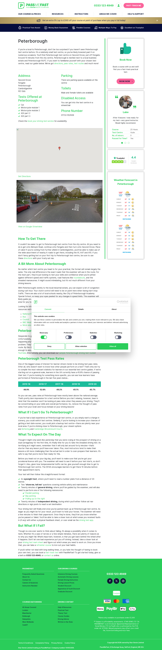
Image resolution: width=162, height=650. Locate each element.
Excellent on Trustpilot (134, 28)
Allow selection (81, 346)
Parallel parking (32, 493)
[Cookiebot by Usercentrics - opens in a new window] (118, 302)
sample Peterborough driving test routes (77, 353)
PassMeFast (28, 569)
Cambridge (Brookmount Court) (48, 429)
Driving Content (66, 602)
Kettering (26, 429)
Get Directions (24, 176)
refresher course (43, 545)
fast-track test (52, 552)
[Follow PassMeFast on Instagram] (123, 581)
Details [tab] (81, 309)
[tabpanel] (125, 117)
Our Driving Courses (67, 569)
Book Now (124, 81)
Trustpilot (116, 593)
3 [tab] (128, 143)
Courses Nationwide (32, 602)
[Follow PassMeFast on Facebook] (110, 581)
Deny (49, 346)
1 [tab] (122, 143)
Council (26, 319)
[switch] (68, 337)
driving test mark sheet (33, 542)
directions (58, 63)
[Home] (33, 5)
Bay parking (30, 496)
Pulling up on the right (35, 499)
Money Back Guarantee (58, 28)
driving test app (86, 520)
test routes (79, 63)
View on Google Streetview (30, 226)
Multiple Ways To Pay (107, 28)
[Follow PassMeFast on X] (116, 581)
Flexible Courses (83, 28)
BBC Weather (28, 322)
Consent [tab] (48, 309)
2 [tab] (125, 143)
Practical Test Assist (31, 28)
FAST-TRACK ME (133, 5)
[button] (59, 148)
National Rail (28, 314)
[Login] (120, 5)
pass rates (68, 63)
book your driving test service (41, 121)
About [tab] (114, 309)
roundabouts (79, 278)
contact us (48, 555)
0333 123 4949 (104, 5)
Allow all (112, 346)
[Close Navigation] (157, 20)
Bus (24, 317)
